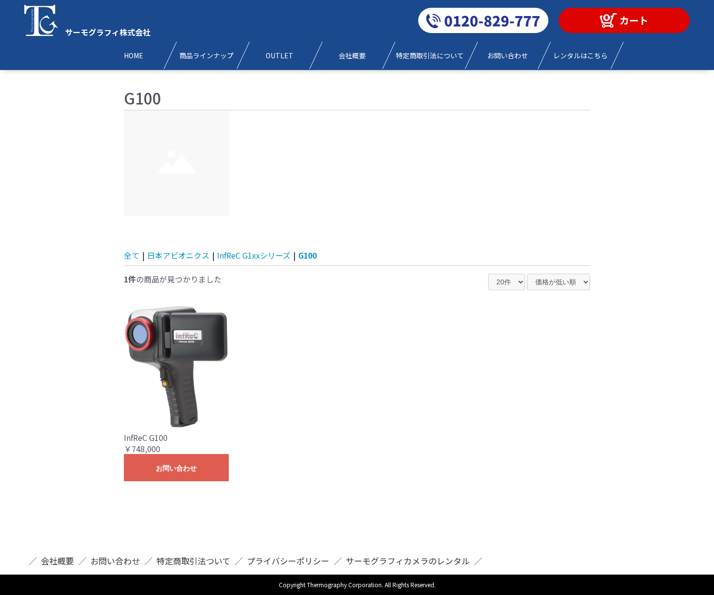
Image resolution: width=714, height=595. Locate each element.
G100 (307, 255)
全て (131, 255)
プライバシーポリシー (288, 561)
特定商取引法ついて (193, 561)
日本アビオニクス (178, 255)
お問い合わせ (176, 468)
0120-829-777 (483, 20)
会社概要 (57, 561)
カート (633, 20)
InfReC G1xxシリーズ (253, 255)
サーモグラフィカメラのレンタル (408, 561)
